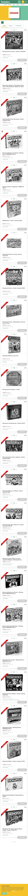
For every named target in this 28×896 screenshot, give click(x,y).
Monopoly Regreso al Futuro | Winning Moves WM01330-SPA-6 (13, 593)
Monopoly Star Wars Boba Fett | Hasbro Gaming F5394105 (13, 525)
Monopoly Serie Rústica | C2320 (11, 389)
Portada (5, 4)
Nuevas (9, 4)
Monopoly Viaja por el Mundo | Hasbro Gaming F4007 (13, 491)
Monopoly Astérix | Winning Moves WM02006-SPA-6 (12, 728)
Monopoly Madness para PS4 (10, 355)
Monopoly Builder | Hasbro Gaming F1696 (14, 761)
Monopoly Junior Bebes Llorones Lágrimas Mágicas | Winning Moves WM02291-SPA (12, 559)
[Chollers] (5, 2)
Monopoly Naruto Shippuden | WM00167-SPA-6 (13, 187)
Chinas (17, 4)
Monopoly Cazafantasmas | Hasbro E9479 (14, 423)
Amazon (9, 54)
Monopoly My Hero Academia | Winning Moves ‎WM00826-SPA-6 (13, 153)
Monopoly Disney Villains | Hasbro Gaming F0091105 (14, 694)
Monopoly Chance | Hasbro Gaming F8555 (14, 288)
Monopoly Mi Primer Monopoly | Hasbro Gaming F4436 (13, 120)
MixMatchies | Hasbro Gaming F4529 (12, 220)
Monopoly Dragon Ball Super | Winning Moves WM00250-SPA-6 (13, 627)
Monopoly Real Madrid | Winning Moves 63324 (13, 796)
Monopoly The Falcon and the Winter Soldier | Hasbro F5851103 (12, 829)
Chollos (4, 25)
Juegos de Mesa (5, 57)
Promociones (18, 25)
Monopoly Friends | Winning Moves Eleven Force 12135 (14, 322)
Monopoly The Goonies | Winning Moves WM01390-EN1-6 (13, 660)
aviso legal (13, 891)
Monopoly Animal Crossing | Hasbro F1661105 (12, 255)
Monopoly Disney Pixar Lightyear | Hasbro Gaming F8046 (14, 458)
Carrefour (9, 764)
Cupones (22, 4)
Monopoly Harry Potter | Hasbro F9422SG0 (14, 51)
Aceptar (4, 893)
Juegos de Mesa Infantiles (7, 564)
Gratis (14, 4)
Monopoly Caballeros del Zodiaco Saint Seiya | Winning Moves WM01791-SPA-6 (13, 86)
